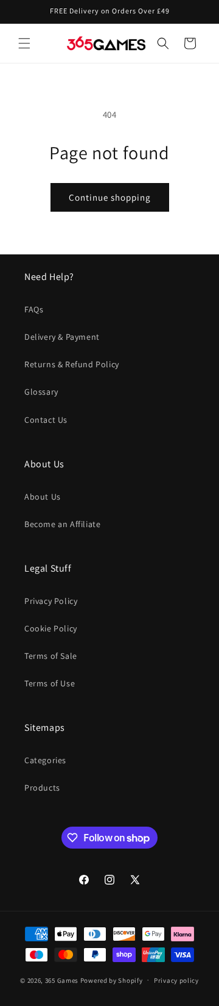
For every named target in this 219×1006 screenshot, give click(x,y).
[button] (24, 43)
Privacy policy (176, 980)
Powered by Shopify (111, 979)
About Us (42, 496)
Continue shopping (110, 197)
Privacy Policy (50, 600)
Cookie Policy (50, 628)
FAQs (33, 309)
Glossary (41, 391)
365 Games (61, 979)
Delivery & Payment (62, 336)
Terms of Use (49, 683)
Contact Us (46, 419)
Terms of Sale (50, 655)
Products (42, 787)
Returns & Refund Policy (71, 364)
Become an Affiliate (62, 524)
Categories (45, 760)
